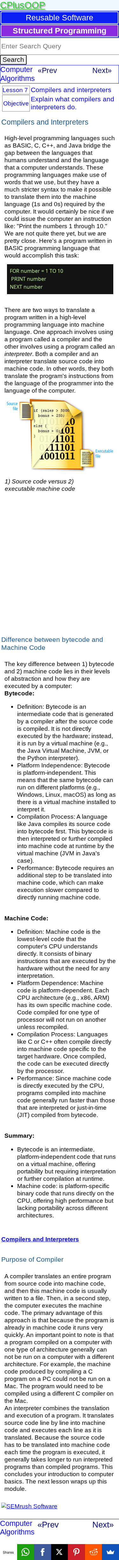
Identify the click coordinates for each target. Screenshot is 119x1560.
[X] (59, 1552)
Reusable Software (59, 17)
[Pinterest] (76, 1552)
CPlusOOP (22, 5)
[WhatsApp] (25, 1552)
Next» (102, 70)
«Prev (47, 70)
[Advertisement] (59, 563)
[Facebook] (42, 1552)
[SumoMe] (110, 1552)
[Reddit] (93, 1552)
